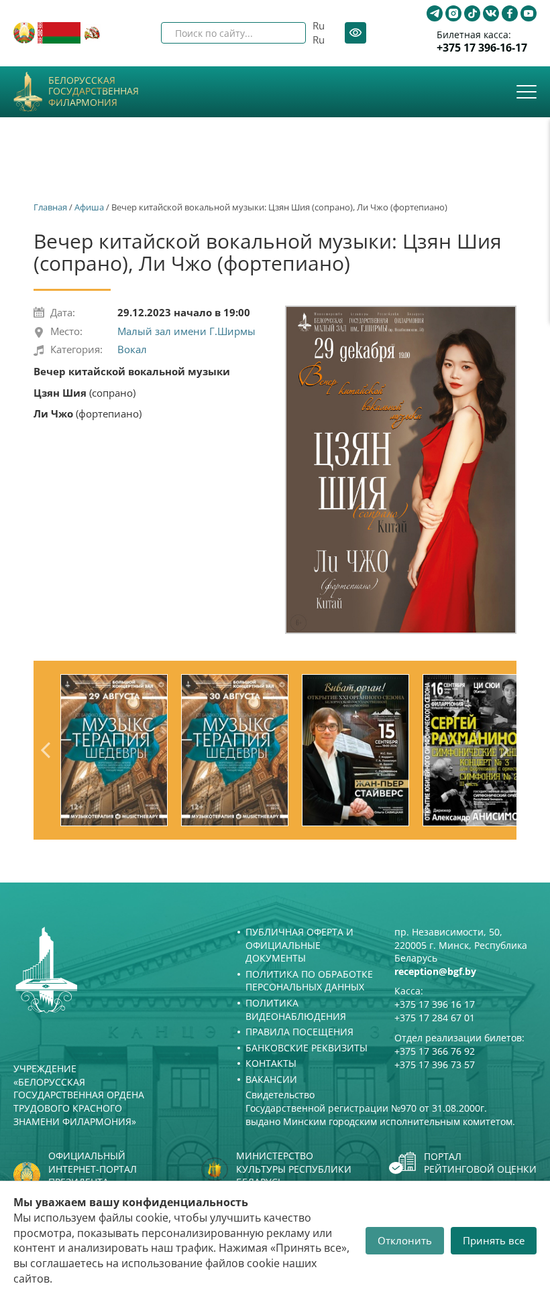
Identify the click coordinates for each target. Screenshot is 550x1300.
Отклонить (405, 1240)
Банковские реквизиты (306, 1047)
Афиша (89, 207)
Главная (50, 207)
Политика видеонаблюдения (295, 1009)
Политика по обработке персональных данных (309, 981)
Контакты (270, 1063)
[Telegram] (435, 13)
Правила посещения (299, 1031)
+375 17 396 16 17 (434, 1004)
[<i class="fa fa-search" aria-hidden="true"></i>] (284, 33)
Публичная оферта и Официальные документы (299, 944)
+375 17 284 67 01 (434, 1017)
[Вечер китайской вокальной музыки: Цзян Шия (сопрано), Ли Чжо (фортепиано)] (400, 470)
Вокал (132, 349)
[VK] (491, 13)
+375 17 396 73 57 (434, 1064)
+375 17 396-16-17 (482, 48)
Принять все (494, 1240)
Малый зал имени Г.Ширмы (186, 331)
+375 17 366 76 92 (434, 1051)
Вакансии (271, 1079)
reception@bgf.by (435, 971)
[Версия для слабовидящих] (355, 33)
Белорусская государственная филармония (93, 92)
